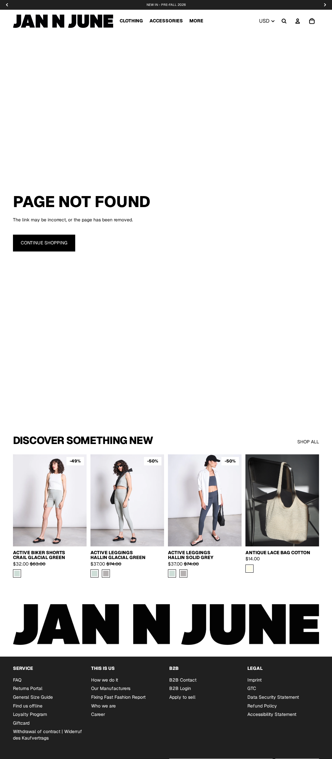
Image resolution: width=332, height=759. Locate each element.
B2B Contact (182, 680)
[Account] (297, 21)
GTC (251, 688)
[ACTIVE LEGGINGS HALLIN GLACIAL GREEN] (94, 573)
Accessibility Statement (271, 714)
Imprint (254, 680)
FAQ (17, 680)
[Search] (284, 21)
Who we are (103, 705)
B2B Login (180, 688)
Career (98, 714)
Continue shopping (44, 243)
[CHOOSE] (76, 536)
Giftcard (21, 723)
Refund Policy (262, 705)
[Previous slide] (97, 500)
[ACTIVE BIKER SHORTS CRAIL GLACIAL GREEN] (17, 573)
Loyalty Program (30, 714)
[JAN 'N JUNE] (63, 21)
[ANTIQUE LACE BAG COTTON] (249, 569)
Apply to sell (182, 697)
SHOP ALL (308, 442)
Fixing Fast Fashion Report (118, 697)
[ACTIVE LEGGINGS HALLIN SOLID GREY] (106, 573)
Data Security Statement (273, 697)
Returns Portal (27, 688)
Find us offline (27, 705)
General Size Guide (33, 697)
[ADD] (309, 536)
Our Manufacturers (110, 688)
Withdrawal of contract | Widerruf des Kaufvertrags (47, 735)
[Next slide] (157, 500)
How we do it (104, 680)
